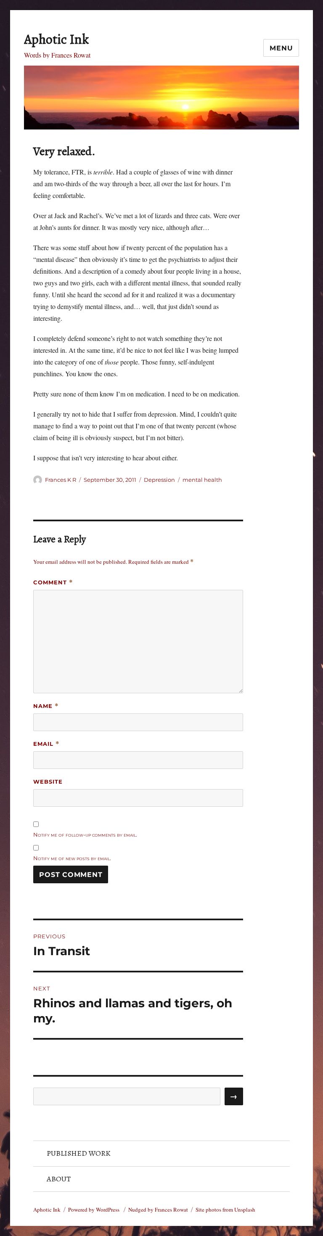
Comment (53, 582)
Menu (281, 48)
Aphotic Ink (56, 39)
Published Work (79, 1153)
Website (48, 781)
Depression (159, 479)
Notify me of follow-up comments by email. (85, 834)
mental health (202, 479)
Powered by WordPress (94, 1209)
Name (46, 706)
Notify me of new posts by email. (72, 858)
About (59, 1179)
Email (46, 743)
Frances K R (60, 479)
